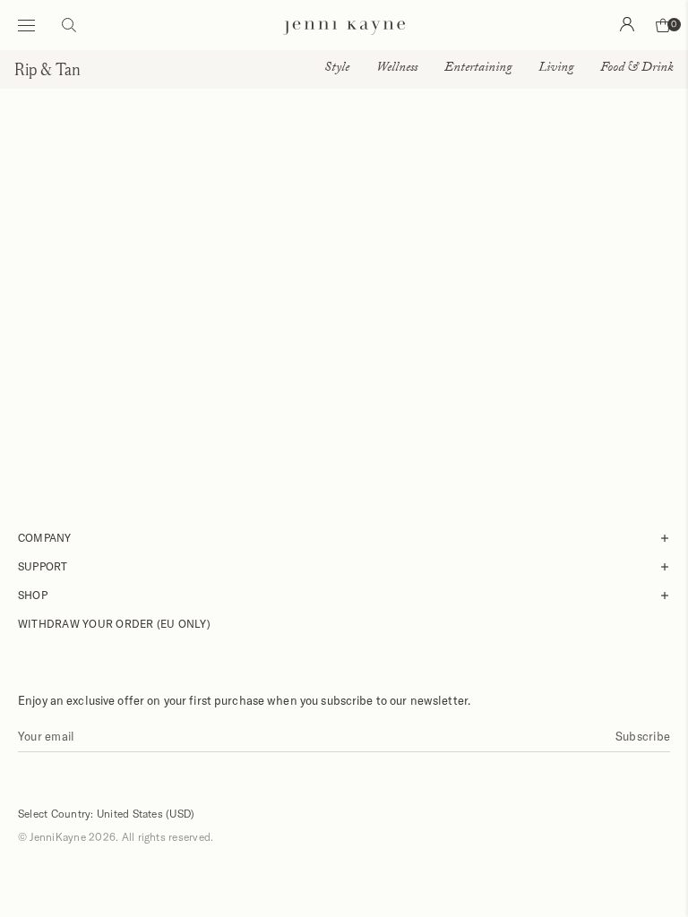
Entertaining (478, 69)
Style (336, 69)
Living (555, 69)
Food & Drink (637, 69)
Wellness (396, 69)
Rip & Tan (47, 69)
